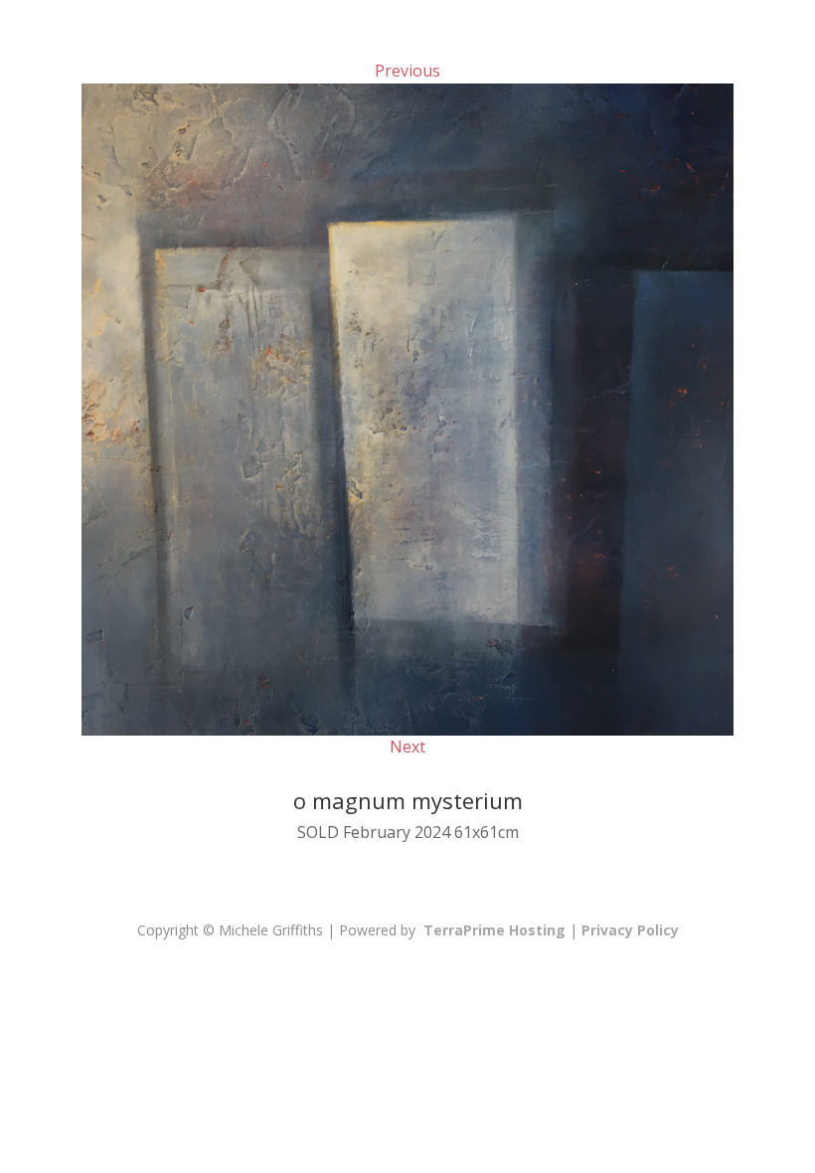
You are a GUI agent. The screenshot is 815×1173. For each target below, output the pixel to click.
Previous (407, 71)
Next (407, 746)
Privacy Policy (630, 930)
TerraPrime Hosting (494, 930)
